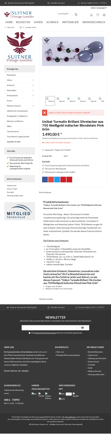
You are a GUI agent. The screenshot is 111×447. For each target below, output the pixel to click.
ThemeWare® (77, 424)
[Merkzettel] (98, 14)
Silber (9, 126)
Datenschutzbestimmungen (45, 333)
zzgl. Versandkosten (90, 138)
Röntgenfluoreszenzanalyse (68, 355)
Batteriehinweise (95, 352)
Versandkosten (70, 417)
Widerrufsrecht (94, 371)
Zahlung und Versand (97, 358)
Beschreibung (45, 192)
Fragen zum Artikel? (62, 150)
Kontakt (10, 192)
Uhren (9, 80)
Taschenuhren (13, 131)
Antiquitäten (12, 95)
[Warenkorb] (104, 14)
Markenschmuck (14, 106)
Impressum (11, 185)
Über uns (60, 352)
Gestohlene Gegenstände (18, 136)
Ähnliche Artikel (46, 299)
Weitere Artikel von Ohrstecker (59, 288)
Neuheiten (11, 75)
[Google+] (51, 179)
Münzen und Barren (15, 121)
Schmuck (10, 85)
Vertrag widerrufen (15, 195)
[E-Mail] (69, 179)
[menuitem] (104, 14)
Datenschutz (93, 361)
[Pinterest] (63, 179)
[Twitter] (57, 179)
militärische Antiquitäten (17, 111)
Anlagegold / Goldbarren (17, 116)
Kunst (9, 100)
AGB (90, 368)
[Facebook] (45, 179)
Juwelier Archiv (13, 141)
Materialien (11, 90)
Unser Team (12, 189)
